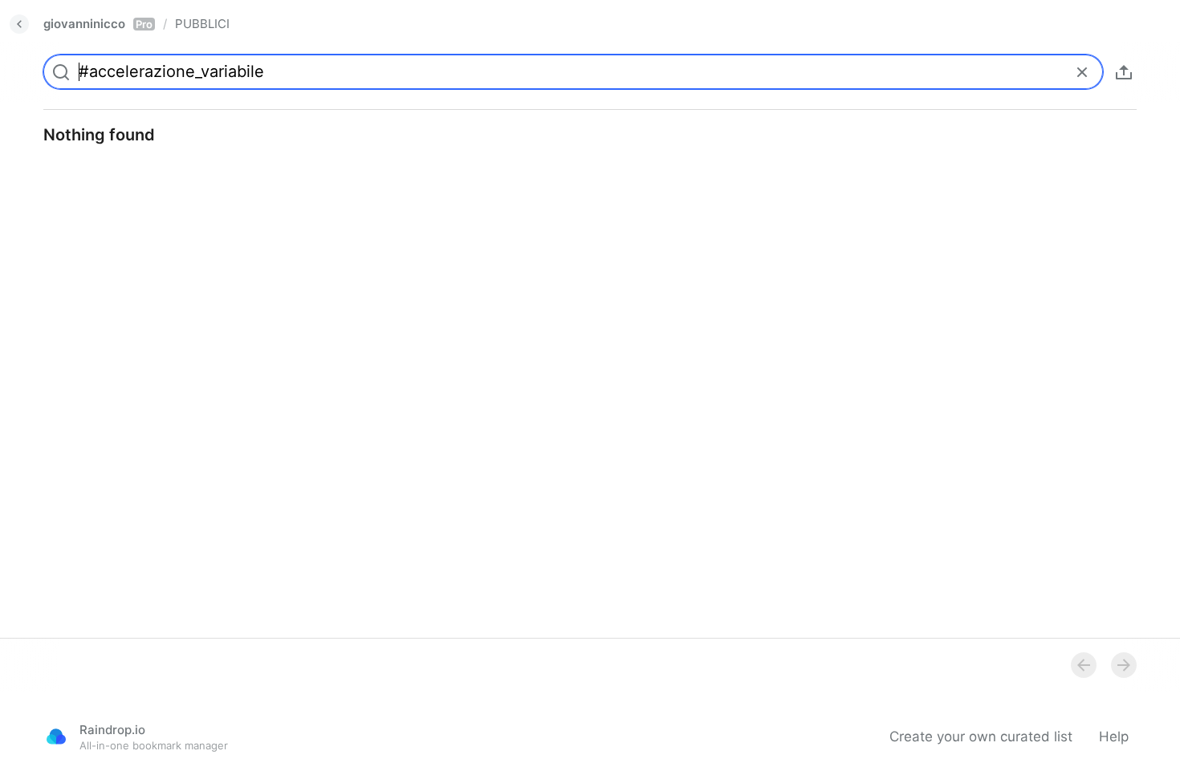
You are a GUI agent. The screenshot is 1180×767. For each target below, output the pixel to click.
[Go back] (19, 24)
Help (1114, 736)
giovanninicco (98, 23)
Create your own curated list (980, 736)
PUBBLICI (202, 23)
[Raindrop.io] (56, 736)
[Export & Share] (1124, 72)
